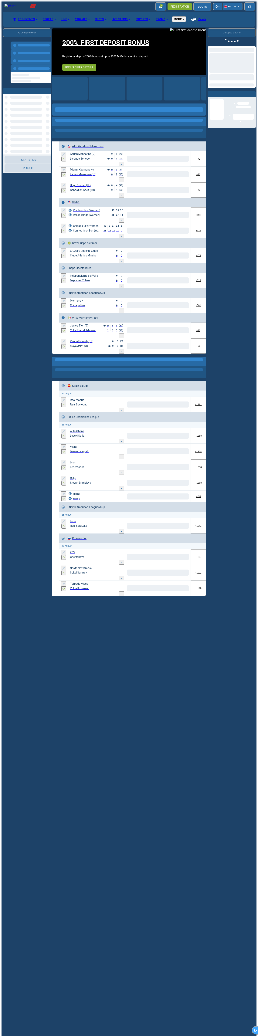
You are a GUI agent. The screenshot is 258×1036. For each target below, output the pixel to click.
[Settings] (217, 6)
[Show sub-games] (121, 164)
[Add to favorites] (63, 159)
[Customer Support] (249, 6)
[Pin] (63, 154)
